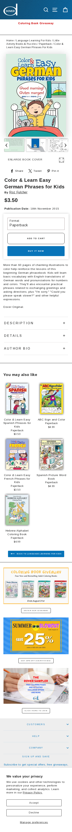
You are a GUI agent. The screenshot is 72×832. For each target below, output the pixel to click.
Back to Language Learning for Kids (39, 554)
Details (13, 335)
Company (36, 748)
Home (10, 40)
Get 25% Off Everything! (36, 661)
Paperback (45, 44)
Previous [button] (6, 145)
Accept (34, 802)
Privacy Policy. (32, 792)
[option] (36, 23)
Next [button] (65, 145)
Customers (36, 724)
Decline (34, 812)
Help (36, 736)
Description (19, 323)
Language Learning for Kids (33, 40)
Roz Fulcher (18, 192)
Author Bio (17, 348)
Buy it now (36, 251)
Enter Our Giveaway (36, 610)
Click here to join (36, 711)
